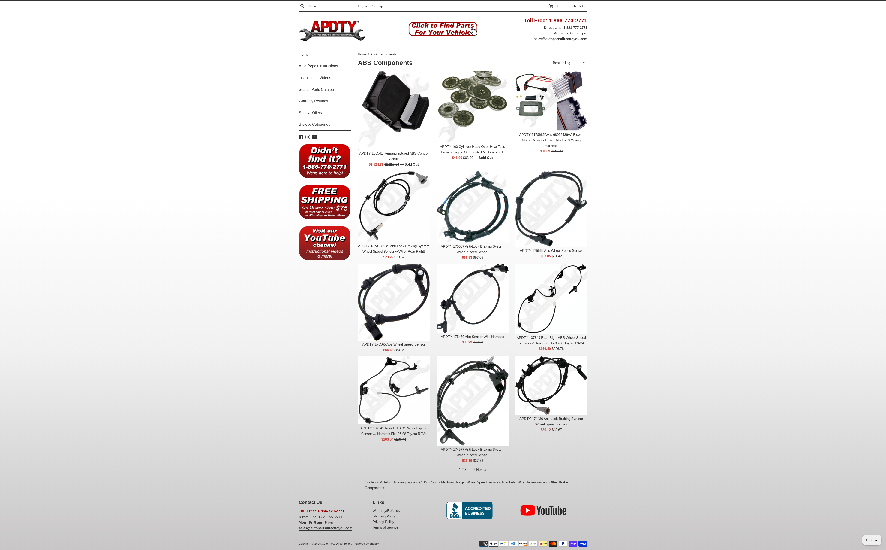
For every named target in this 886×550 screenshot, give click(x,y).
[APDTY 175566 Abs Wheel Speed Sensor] (551, 209)
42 (473, 469)
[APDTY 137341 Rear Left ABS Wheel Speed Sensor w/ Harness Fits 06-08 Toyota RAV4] (394, 390)
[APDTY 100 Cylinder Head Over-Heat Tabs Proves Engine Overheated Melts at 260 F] (472, 107)
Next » (481, 469)
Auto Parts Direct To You (337, 543)
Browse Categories (314, 124)
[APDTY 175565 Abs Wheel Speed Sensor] (394, 302)
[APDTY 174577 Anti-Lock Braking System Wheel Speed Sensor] (472, 400)
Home (304, 54)
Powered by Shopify (366, 543)
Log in (362, 6)
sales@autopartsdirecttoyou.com (560, 39)
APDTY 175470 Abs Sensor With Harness (472, 337)
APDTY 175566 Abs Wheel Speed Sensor (551, 250)
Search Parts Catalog (316, 89)
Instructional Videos (315, 78)
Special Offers (310, 113)
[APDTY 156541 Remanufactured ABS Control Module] (394, 110)
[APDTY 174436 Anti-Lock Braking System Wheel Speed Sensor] (551, 385)
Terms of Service (385, 527)
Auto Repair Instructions (318, 66)
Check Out (579, 6)
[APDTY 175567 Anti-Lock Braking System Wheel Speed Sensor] (472, 206)
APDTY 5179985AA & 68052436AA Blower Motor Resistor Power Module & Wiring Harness (551, 140)
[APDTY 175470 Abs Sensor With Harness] (472, 298)
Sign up (377, 6)
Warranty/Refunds (313, 101)
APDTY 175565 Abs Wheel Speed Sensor (393, 344)
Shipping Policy (384, 516)
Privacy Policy (383, 522)
